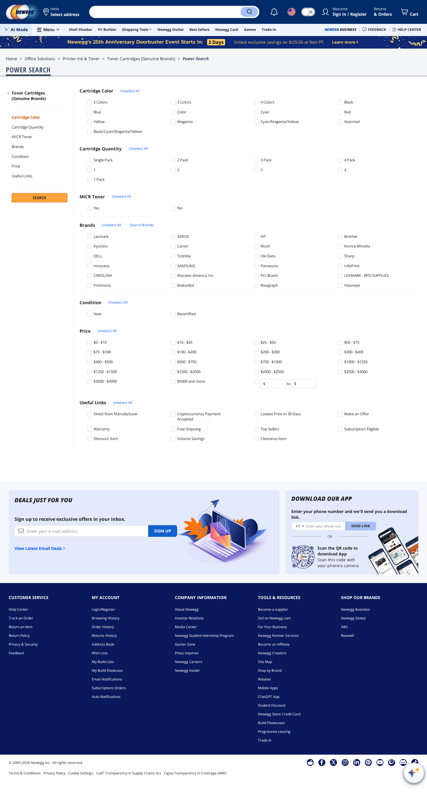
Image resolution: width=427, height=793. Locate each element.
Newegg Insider (187, 670)
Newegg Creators (272, 653)
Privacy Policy (54, 773)
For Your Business (272, 626)
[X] (333, 762)
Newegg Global (353, 618)
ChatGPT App (268, 696)
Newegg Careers (188, 661)
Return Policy (19, 635)
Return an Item (21, 626)
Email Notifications (107, 679)
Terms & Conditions (25, 773)
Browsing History (105, 618)
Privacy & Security (23, 644)
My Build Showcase (107, 670)
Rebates (264, 679)
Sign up (162, 531)
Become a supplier (273, 609)
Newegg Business (355, 609)
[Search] (249, 12)
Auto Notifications (106, 696)
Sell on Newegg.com (274, 618)
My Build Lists (103, 661)
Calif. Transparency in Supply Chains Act (128, 773)
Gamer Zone (185, 644)
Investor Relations (189, 618)
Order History (103, 626)
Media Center (186, 626)
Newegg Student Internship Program (204, 635)
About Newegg (187, 609)
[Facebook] (321, 762)
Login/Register (103, 609)
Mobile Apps (268, 687)
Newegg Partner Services (278, 635)
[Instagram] (345, 762)
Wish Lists (100, 653)
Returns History (104, 635)
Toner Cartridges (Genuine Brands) (141, 58)
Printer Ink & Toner (81, 58)
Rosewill (347, 635)
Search (39, 197)
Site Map (265, 661)
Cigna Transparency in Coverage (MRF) (195, 773)
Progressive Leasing (274, 731)
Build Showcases (271, 722)
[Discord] (403, 762)
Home (11, 58)
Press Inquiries (187, 653)
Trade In (264, 740)
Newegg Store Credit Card (279, 714)
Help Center (18, 609)
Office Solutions (40, 58)
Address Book (103, 644)
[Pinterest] (368, 762)
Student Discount (272, 705)
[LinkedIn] (356, 762)
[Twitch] (391, 762)
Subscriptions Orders (109, 687)
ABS (344, 626)
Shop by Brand (269, 670)
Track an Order (21, 618)
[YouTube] (380, 762)
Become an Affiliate (274, 644)
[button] (61, 12)
